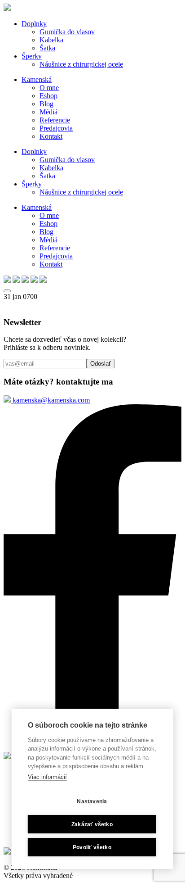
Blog (46, 104)
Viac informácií (47, 777)
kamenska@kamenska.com (50, 400)
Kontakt (51, 136)
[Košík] (43, 280)
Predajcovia (56, 128)
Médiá (48, 112)
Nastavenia (92, 801)
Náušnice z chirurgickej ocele (81, 64)
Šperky (32, 56)
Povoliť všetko (92, 847)
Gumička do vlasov (67, 32)
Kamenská (37, 79)
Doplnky (34, 23)
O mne (49, 87)
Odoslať (100, 363)
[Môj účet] (34, 280)
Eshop (48, 96)
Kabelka (51, 40)
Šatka (47, 48)
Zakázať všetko (92, 824)
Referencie (55, 120)
